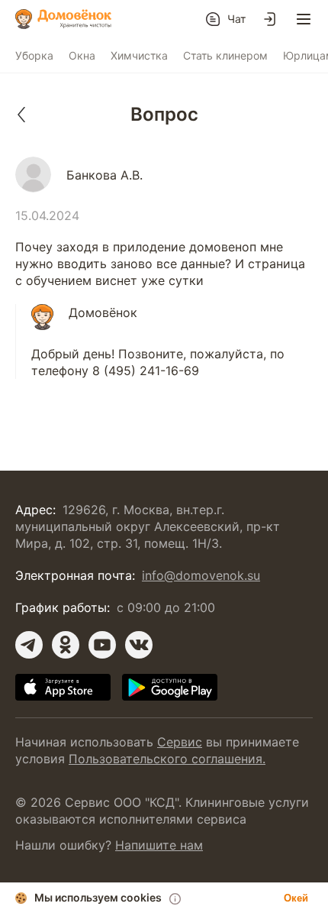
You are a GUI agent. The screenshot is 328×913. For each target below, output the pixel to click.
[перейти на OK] (65, 645)
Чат (236, 18)
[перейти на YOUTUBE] (102, 645)
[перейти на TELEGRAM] (29, 645)
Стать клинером (225, 55)
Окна (82, 55)
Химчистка (139, 55)
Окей (296, 898)
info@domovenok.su (201, 575)
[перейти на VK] (139, 645)
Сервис (179, 742)
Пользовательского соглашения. (167, 758)
